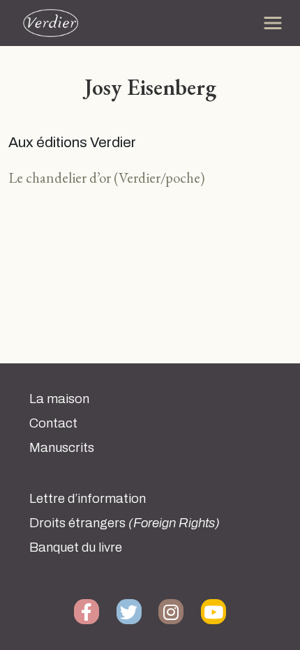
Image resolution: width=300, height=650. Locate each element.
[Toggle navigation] (273, 23)
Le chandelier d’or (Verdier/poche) (106, 177)
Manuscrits (61, 448)
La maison (59, 399)
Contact (53, 423)
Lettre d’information (87, 499)
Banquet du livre (75, 547)
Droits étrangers (124, 523)
